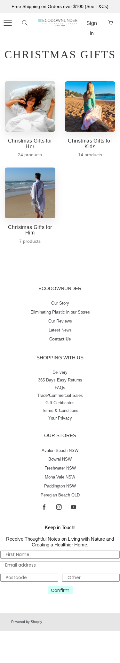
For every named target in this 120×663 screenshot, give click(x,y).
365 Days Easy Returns (60, 380)
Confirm (60, 590)
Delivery (60, 372)
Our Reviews (60, 321)
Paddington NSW (60, 486)
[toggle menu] (7, 23)
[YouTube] (73, 507)
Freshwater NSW (60, 468)
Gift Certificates (60, 403)
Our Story (60, 303)
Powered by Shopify (26, 622)
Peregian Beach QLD (60, 495)
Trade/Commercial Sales (60, 395)
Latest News (60, 330)
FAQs (60, 388)
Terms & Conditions (60, 410)
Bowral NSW (60, 459)
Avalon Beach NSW (60, 450)
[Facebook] (44, 507)
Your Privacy (60, 418)
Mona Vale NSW (60, 477)
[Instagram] (59, 507)
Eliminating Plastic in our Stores (60, 312)
